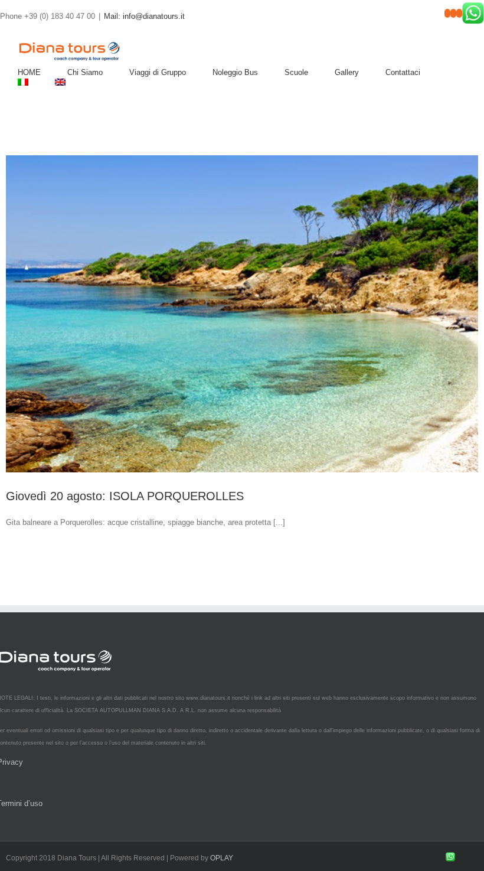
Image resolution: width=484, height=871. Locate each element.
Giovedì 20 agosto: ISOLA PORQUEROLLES (125, 496)
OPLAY (221, 858)
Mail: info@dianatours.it (144, 16)
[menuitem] (42, 73)
